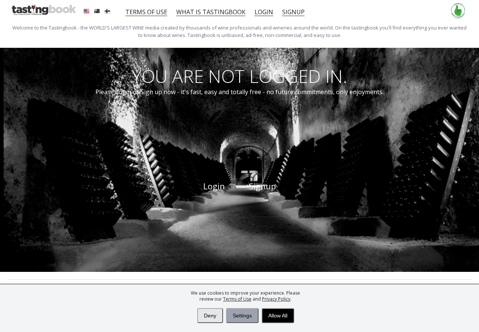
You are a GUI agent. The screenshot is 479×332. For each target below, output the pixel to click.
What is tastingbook (210, 12)
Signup (293, 12)
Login (263, 12)
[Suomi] (108, 12)
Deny (210, 316)
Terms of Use (237, 299)
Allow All (277, 316)
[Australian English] (97, 12)
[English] (87, 12)
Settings (242, 316)
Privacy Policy (276, 299)
